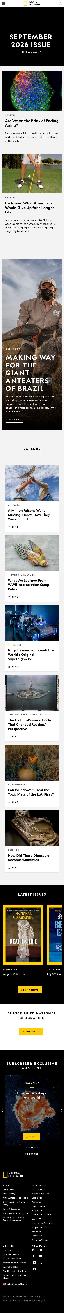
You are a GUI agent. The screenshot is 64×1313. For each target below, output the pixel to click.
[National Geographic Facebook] (40, 1249)
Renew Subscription (12, 1258)
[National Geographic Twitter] (33, 1256)
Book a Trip (37, 1198)
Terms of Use (8, 1189)
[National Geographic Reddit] (34, 1269)
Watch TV (36, 1219)
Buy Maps (36, 1202)
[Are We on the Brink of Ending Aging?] (32, 109)
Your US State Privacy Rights (15, 1198)
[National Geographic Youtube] (40, 1256)
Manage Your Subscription (14, 1262)
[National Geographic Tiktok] (41, 1262)
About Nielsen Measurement (16, 1213)
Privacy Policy (9, 1193)
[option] (23, 940)
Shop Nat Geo (38, 1210)
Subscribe (7, 1250)
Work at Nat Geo (10, 1267)
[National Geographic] (32, 3)
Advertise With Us (40, 1240)
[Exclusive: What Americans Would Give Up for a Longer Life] (32, 196)
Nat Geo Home (38, 1189)
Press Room (37, 1235)
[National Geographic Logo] (14, 1177)
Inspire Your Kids (39, 1206)
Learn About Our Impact (43, 1223)
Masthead (36, 1231)
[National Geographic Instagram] (33, 1249)
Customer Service (11, 1254)
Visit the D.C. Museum (41, 1214)
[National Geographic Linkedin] (34, 1262)
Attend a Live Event (41, 1193)
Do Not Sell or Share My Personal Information (13, 1218)
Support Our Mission (41, 1227)
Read (15, 527)
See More (32, 1154)
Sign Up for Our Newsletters (15, 1271)
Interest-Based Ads (11, 1209)
